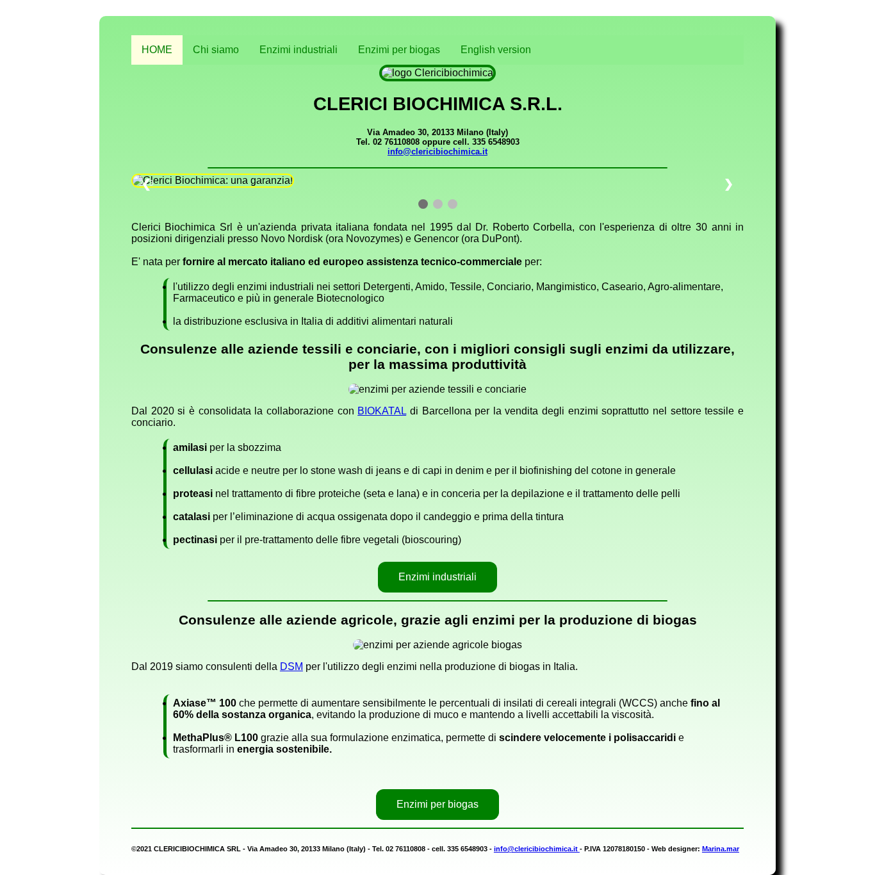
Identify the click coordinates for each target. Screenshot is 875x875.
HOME (157, 49)
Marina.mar (720, 849)
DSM (291, 666)
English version (496, 49)
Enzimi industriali (298, 49)
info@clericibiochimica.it (437, 151)
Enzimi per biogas (399, 49)
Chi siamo (216, 49)
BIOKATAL (381, 410)
